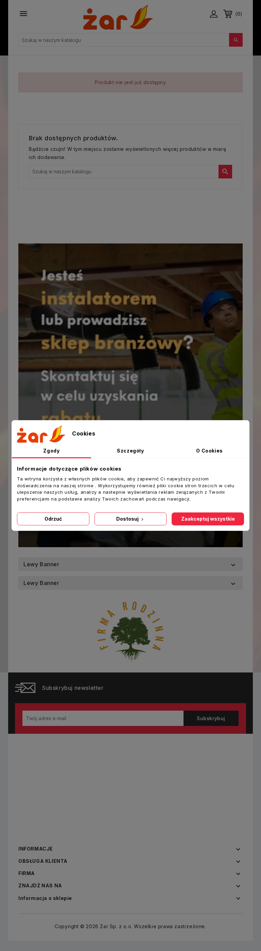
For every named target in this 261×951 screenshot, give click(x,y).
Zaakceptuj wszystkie (208, 519)
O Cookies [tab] (209, 451)
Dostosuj (128, 519)
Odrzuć (53, 519)
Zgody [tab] (51, 451)
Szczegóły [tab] (130, 451)
